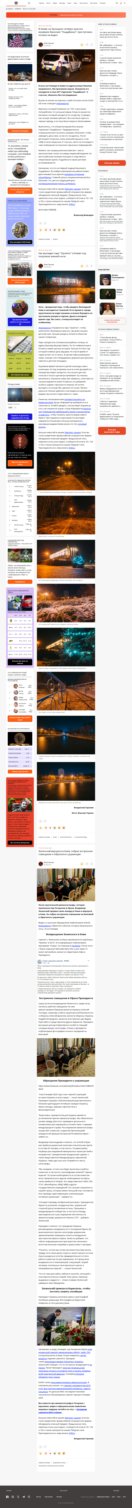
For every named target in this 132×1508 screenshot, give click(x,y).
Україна (41, 3)
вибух (55, 239)
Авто (124, 1497)
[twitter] (18, 1497)
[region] (20, 413)
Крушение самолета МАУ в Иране (51, 1466)
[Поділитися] (87, 45)
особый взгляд (81, 837)
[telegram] (23, 1497)
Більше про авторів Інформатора (112, 321)
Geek (113, 1497)
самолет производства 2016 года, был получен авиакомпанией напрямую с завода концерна (64, 1388)
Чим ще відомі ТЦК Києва (20, 242)
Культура (62, 3)
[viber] (29, 1497)
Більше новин (112, 163)
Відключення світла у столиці (71, 15)
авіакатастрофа (59, 1463)
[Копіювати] (92, 45)
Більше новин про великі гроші (20, 718)
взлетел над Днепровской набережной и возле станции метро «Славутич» (64, 411)
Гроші (69, 3)
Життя (48, 3)
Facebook (76, 945)
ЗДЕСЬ (72, 204)
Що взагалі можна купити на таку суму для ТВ (20, 322)
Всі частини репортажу (20, 843)
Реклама (102, 3)
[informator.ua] (16, 3)
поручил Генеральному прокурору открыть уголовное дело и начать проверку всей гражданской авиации (64, 1370)
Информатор (62, 103)
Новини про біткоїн (20, 772)
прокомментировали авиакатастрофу (69, 1382)
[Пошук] (124, 3)
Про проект (94, 3)
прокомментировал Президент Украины (64, 1361)
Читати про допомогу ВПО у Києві (20, 281)
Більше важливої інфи (112, 430)
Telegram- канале (73, 189)
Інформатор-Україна (103, 1497)
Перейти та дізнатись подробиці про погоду (20, 417)
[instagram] (13, 1497)
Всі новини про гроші (20, 375)
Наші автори (49, 1497)
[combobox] (12, 407)
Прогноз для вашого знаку (20, 463)
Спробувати (20, 582)
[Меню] (29, 3)
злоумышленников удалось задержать (56, 183)
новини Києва (44, 239)
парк (55, 837)
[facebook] (7, 1497)
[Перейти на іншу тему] (121, 3)
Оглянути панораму (20, 131)
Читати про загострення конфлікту (20, 190)
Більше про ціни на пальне (20, 662)
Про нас (38, 1497)
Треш (75, 3)
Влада (55, 3)
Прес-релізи (84, 3)
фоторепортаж (66, 837)
